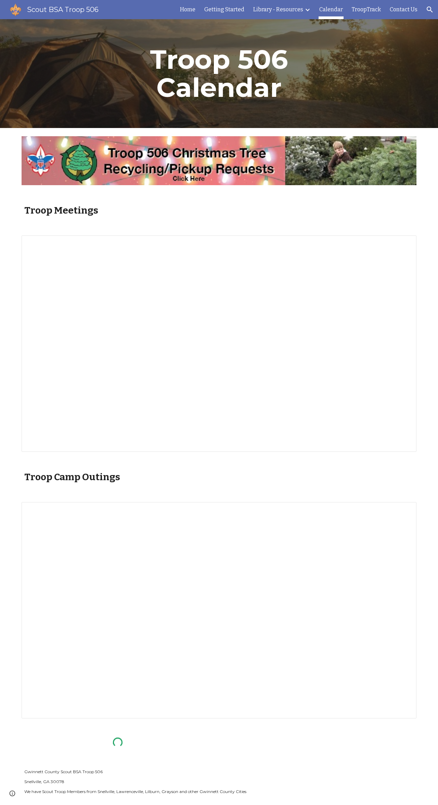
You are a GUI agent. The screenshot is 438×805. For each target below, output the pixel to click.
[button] (430, 9)
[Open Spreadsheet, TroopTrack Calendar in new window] (403, 244)
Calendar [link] (331, 9)
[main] (219, 73)
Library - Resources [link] (278, 9)
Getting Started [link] (224, 9)
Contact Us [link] (403, 9)
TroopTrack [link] (366, 9)
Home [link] (187, 9)
